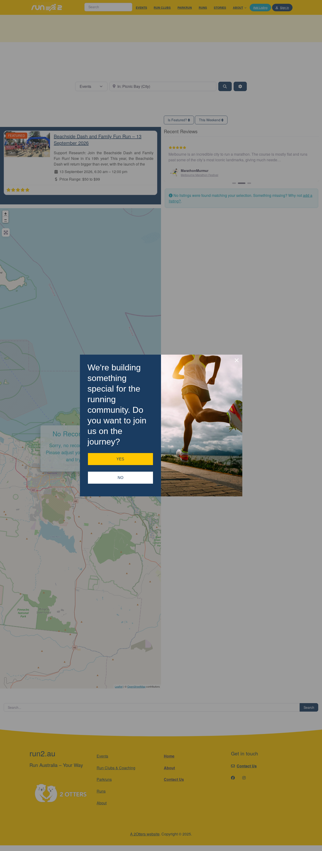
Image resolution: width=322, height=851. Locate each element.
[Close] (236, 360)
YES (120, 459)
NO (120, 478)
